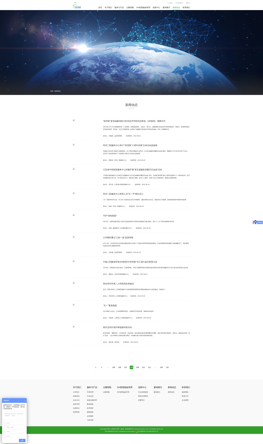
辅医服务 (90, 412)
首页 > (52, 91)
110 (143, 367)
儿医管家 (90, 420)
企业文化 (76, 400)
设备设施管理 (92, 400)
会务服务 (90, 416)
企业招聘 (185, 400)
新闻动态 (176, 7)
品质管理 (76, 404)
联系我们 (186, 7)
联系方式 (185, 396)
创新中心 (156, 7)
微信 (171, 3)
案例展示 (166, 7)
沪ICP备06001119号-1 (112, 431)
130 (161, 367)
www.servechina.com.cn (142, 429)
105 (113, 367)
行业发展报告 (143, 392)
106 (119, 367)
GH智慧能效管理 (143, 7)
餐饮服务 (90, 404)
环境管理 (90, 392)
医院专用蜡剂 (143, 396)
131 (167, 367)
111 (149, 367)
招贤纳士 (180, 3)
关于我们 (108, 7)
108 (131, 367)
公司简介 (76, 392)
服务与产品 (119, 7)
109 (137, 367)
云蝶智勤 (130, 7)
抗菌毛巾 (141, 400)
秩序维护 (90, 408)
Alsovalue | (131, 431)
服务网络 (185, 392)
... (107, 367)
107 (125, 367)
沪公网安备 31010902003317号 (148, 431)
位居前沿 (76, 408)
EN (189, 3)
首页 (100, 7)
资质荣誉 (76, 412)
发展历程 (76, 396)
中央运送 (90, 396)
